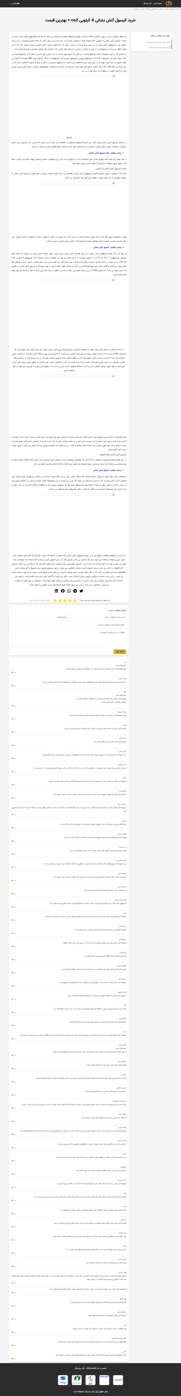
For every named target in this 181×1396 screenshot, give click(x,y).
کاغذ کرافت (32, 559)
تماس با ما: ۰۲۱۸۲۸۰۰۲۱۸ (96, 1368)
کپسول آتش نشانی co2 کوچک (159, 47)
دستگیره (115, 146)
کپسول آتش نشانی (101, 247)
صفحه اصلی (158, 3)
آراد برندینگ (147, 3)
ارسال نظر (120, 651)
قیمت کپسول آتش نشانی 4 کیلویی (159, 42)
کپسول (69, 137)
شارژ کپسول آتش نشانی (99, 153)
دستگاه (80, 366)
